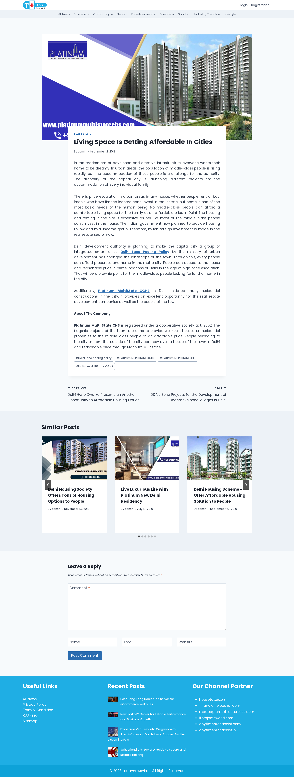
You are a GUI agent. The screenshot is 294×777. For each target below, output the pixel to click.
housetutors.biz (212, 699)
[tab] (139, 536)
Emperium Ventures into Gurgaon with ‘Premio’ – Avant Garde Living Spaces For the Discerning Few (146, 734)
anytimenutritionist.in (217, 730)
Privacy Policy (34, 704)
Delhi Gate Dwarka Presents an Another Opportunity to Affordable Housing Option (104, 394)
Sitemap (30, 721)
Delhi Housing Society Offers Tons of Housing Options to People (71, 495)
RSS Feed (30, 715)
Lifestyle (230, 14)
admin (82, 151)
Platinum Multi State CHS (177, 358)
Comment (79, 588)
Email (128, 642)
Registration (260, 5)
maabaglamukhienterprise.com (226, 711)
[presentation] (74, 458)
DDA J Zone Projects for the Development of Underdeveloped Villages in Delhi (188, 394)
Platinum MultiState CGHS (94, 366)
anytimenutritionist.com (220, 724)
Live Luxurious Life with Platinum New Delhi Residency (144, 495)
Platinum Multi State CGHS (136, 358)
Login (244, 5)
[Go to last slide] (48, 485)
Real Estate (82, 133)
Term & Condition (38, 710)
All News (64, 14)
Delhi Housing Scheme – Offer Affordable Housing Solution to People (219, 495)
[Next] (246, 485)
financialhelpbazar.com (219, 705)
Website (186, 642)
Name (74, 642)
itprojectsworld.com (216, 718)
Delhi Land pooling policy (94, 358)
